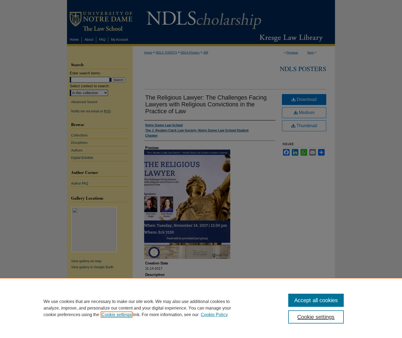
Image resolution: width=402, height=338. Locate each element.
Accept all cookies (316, 300)
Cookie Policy (214, 314)
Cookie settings (116, 314)
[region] (201, 308)
